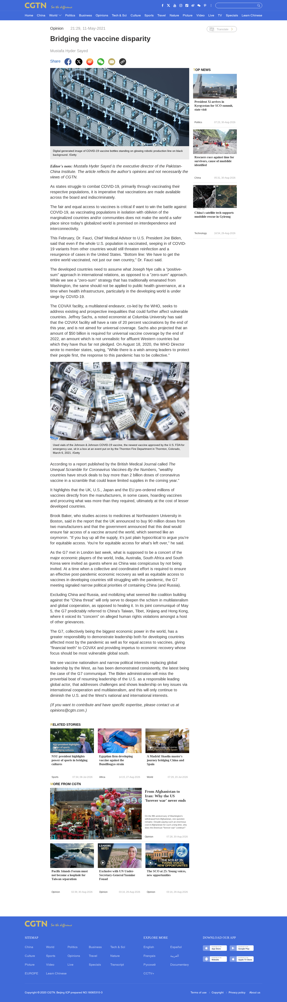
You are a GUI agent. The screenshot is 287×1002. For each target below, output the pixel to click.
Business (85, 15)
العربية (174, 956)
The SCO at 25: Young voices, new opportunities (166, 873)
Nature (174, 15)
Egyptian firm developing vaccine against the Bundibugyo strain (116, 760)
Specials (232, 15)
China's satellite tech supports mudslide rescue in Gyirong (214, 214)
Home (29, 15)
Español (176, 947)
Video (200, 15)
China (41, 15)
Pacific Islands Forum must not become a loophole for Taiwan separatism (70, 875)
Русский (150, 965)
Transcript (117, 965)
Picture (188, 15)
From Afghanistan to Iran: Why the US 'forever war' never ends (165, 795)
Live (211, 15)
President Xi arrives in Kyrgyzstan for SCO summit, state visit (213, 105)
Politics (70, 15)
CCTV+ (149, 973)
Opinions (102, 15)
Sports (149, 15)
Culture (136, 15)
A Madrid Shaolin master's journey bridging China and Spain (165, 760)
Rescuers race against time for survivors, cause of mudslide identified (214, 161)
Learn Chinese (252, 15)
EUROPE (31, 973)
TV (220, 15)
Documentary (179, 965)
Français (149, 956)
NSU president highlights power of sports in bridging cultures (69, 760)
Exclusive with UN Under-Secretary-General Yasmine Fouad (117, 875)
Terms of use (199, 992)
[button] (55, 748)
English (149, 947)
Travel (161, 15)
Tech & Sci (119, 15)
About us (254, 992)
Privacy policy (237, 992)
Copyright (218, 992)
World (53, 15)
